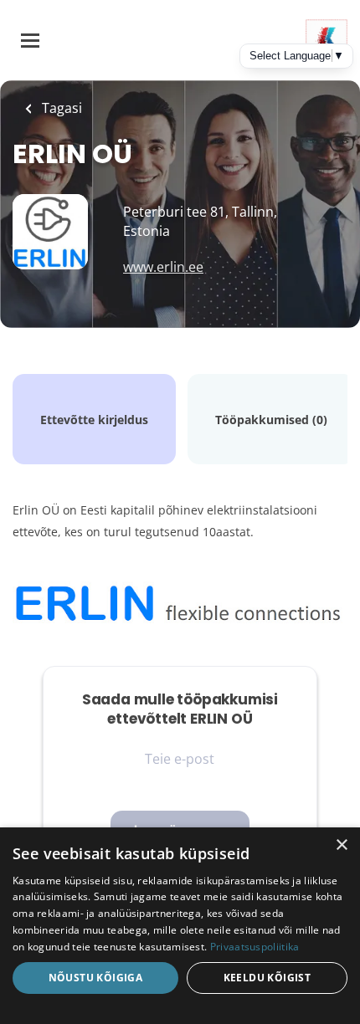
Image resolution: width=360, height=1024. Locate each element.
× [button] (341, 845)
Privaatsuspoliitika (255, 947)
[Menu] (30, 40)
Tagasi (60, 108)
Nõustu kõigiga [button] (96, 977)
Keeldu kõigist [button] (267, 977)
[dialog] (180, 925)
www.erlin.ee (163, 267)
